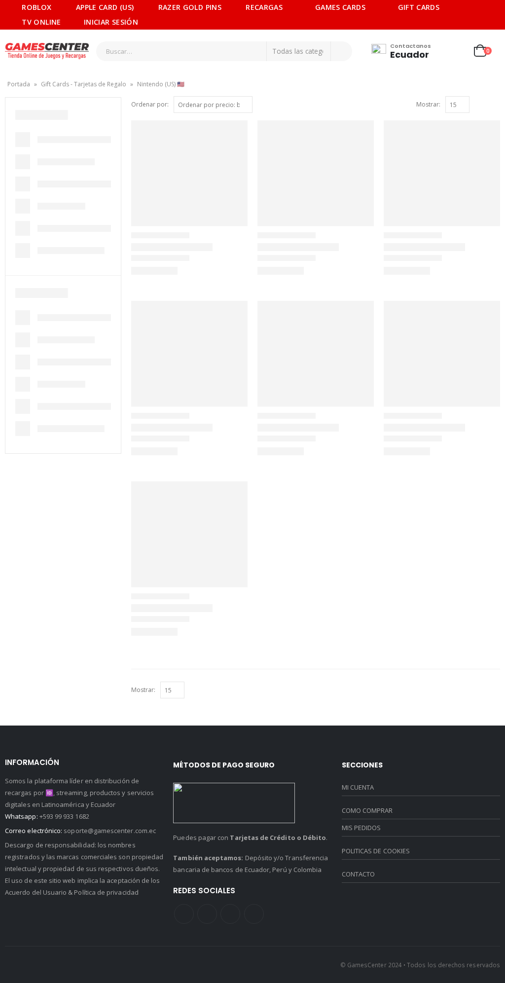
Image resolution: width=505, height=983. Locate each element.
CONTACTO (358, 874)
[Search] (341, 51)
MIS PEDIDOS (361, 827)
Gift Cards (419, 7)
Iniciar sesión (111, 22)
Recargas (264, 7)
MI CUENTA (358, 787)
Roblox (36, 7)
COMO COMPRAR (367, 810)
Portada (18, 84)
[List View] (490, 104)
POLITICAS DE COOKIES (376, 850)
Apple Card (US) (105, 7)
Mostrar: (428, 104)
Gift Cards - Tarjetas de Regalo (83, 84)
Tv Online (41, 22)
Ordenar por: (150, 104)
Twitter (207, 914)
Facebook (184, 914)
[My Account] (456, 51)
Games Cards (340, 7)
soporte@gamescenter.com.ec (110, 830)
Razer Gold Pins (189, 7)
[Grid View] (479, 104)
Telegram (254, 914)
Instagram (230, 914)
